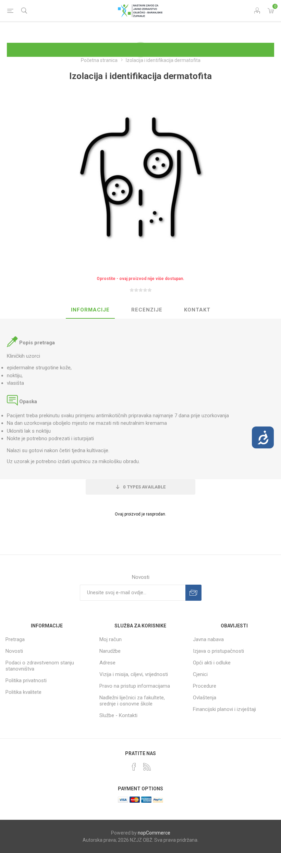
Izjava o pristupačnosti (218, 651)
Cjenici (200, 674)
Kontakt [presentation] (197, 310)
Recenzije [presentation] (146, 310)
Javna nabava (208, 639)
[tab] (90, 310)
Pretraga (15, 639)
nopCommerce (154, 833)
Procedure (204, 686)
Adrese (107, 663)
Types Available (144, 486)
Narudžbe (110, 651)
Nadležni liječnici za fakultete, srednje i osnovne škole (132, 701)
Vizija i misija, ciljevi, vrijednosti (133, 674)
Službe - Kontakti (118, 715)
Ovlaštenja (204, 698)
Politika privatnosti (26, 680)
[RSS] (147, 766)
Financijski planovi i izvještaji (224, 709)
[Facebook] (134, 766)
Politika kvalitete (23, 692)
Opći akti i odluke (212, 663)
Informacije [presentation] (90, 310)
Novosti (14, 651)
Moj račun (110, 639)
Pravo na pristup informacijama (134, 686)
